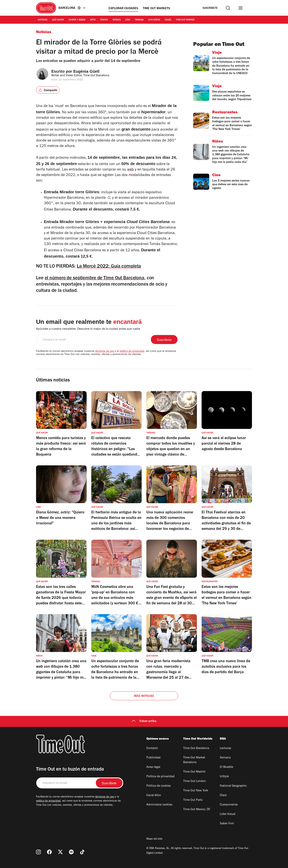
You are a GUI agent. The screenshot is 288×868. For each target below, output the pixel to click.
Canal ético (153, 795)
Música (117, 20)
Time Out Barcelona (196, 748)
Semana (225, 757)
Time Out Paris (192, 800)
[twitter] (60, 852)
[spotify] (71, 852)
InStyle (224, 776)
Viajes (168, 20)
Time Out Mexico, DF (196, 809)
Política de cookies (158, 786)
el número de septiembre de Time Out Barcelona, (95, 278)
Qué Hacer (58, 20)
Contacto (152, 748)
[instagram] (38, 852)
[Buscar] (228, 7)
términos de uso (104, 351)
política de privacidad (132, 351)
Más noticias (144, 696)
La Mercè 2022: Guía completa (109, 266)
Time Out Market (185, 20)
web (130, 170)
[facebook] (49, 852)
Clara (223, 795)
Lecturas (225, 748)
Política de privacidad (160, 776)
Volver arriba (147, 721)
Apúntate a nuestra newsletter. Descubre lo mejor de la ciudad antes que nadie (88, 329)
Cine (127, 20)
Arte (92, 20)
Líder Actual (227, 814)
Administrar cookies (159, 804)
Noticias (42, 20)
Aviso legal (153, 767)
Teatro (104, 20)
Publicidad (153, 757)
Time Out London (194, 781)
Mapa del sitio (154, 839)
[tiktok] (82, 852)
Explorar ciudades (123, 8)
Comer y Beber (77, 20)
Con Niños (154, 20)
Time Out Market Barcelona (194, 760)
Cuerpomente (229, 804)
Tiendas (139, 20)
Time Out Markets (156, 8)
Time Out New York (195, 790)
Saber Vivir (227, 823)
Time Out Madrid (194, 772)
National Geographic (233, 786)
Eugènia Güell (86, 71)
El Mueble (226, 767)
